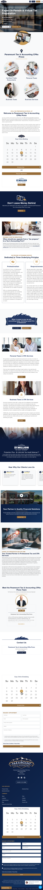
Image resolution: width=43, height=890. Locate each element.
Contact (33, 1)
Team (23, 796)
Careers (23, 798)
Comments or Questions (8, 729)
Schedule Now (20, 167)
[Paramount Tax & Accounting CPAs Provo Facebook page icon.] (18, 777)
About (3, 796)
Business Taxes (25, 789)
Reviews (24, 800)
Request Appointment (21, 173)
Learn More (20, 377)
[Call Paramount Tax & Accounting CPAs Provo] (30, 1)
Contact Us (20, 210)
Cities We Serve (5, 800)
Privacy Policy (15, 888)
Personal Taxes (5, 789)
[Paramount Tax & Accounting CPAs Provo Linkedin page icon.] (21, 777)
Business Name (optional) (8, 722)
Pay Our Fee (24, 802)
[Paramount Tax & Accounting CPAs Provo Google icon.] (24, 777)
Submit (21, 746)
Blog (3, 802)
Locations (4, 798)
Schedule (38, 1)
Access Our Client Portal (7, 804)
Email (5, 718)
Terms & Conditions (21, 888)
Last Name (24, 715)
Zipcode (5, 726)
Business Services (5, 791)
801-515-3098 (5, 26)
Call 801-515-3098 (21, 782)
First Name (5, 715)
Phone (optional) (25, 718)
